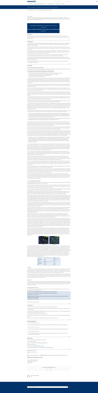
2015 (43, 355)
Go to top (70, 303)
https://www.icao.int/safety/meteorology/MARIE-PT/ (40, 342)
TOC (64, 355)
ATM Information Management (50, 355)
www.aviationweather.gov (47, 75)
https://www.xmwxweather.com (31, 344)
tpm (45, 388)
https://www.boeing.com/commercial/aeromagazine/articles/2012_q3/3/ (47, 148)
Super (35, 388)
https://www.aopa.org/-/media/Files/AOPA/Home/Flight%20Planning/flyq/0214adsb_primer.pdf (40, 347)
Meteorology (56, 355)
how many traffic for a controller (41, 388)
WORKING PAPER (61, 355)
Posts (32, 376)
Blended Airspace (30, 362)
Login (68, 1)
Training (34, 388)
